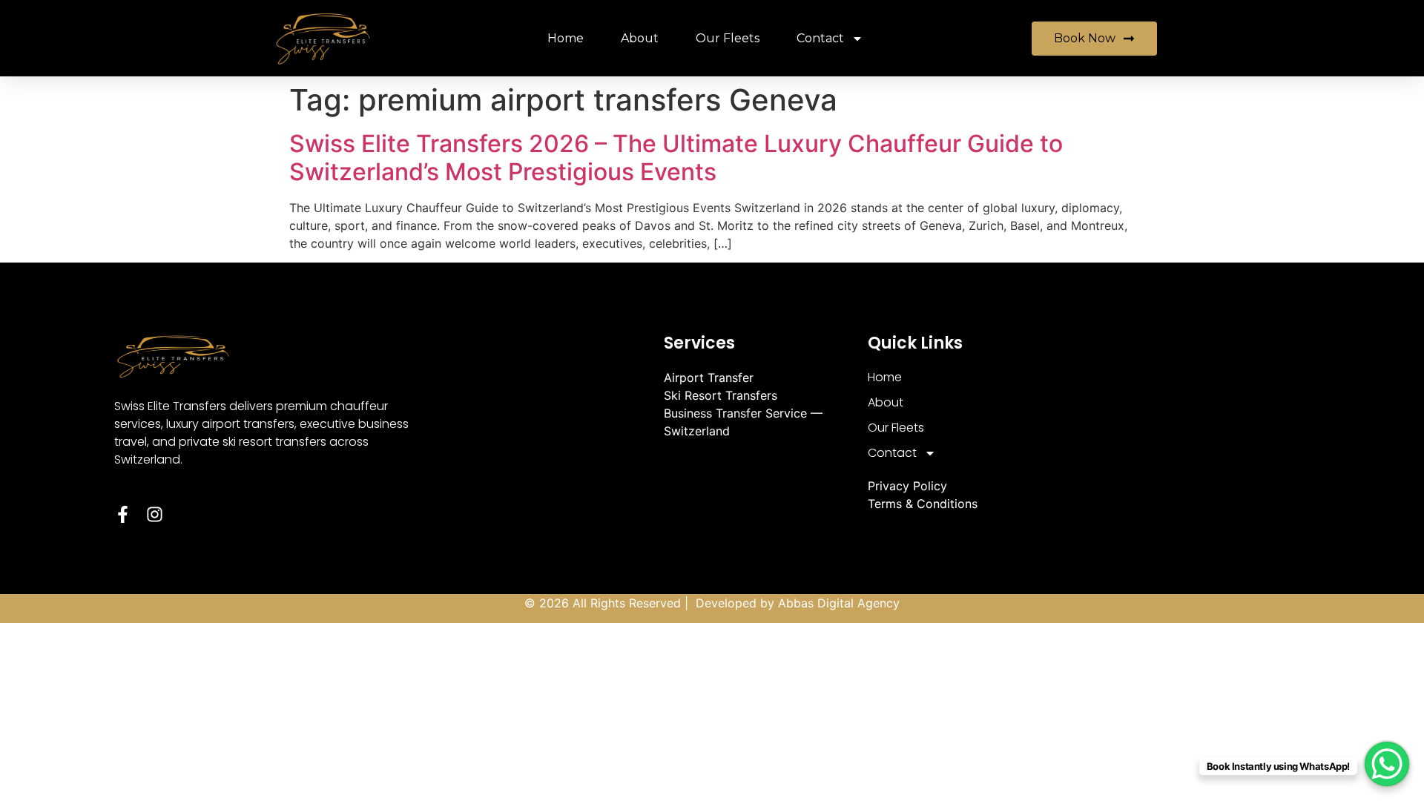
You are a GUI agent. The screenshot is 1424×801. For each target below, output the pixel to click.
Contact (820, 38)
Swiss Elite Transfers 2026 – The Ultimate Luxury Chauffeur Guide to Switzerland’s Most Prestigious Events (676, 157)
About (640, 38)
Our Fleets (727, 38)
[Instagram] (154, 514)
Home (565, 38)
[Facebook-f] (122, 514)
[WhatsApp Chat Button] (1387, 764)
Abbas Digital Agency (839, 603)
